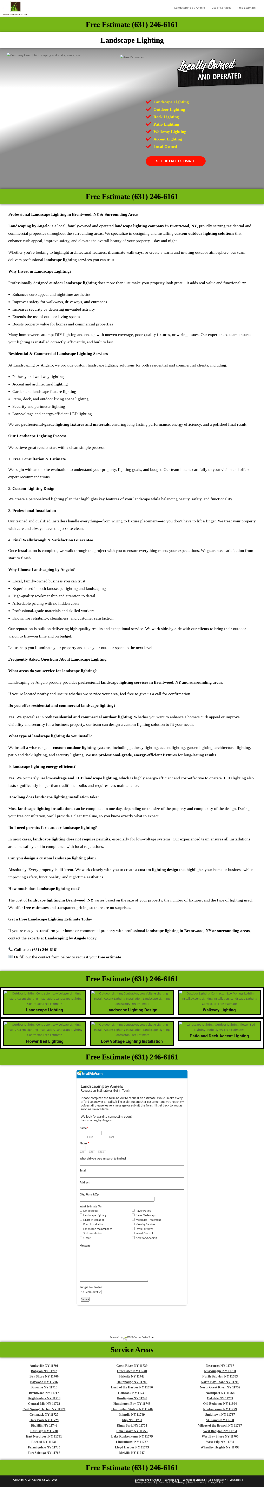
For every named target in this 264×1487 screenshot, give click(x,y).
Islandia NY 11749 (132, 1414)
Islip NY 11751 (132, 1420)
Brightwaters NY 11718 (44, 1398)
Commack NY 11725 (43, 1414)
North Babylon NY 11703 (220, 1376)
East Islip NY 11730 (44, 1431)
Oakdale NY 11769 (220, 1398)
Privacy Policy (215, 1482)
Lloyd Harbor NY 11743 (132, 1447)
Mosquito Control (145, 1482)
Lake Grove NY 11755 (131, 1431)
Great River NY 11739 (131, 1365)
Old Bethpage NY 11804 (220, 1403)
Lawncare (235, 1479)
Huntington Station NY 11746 (132, 1409)
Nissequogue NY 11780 (220, 1371)
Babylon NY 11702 (44, 1371)
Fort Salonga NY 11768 (44, 1452)
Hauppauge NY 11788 (132, 1382)
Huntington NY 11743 (132, 1398)
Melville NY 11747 (132, 1452)
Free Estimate (196, 1482)
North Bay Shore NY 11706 (220, 1382)
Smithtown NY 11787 (220, 1414)
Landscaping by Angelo (148, 1479)
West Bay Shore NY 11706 (220, 1436)
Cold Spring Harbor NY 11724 (43, 1409)
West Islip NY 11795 (220, 1441)
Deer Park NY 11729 (44, 1420)
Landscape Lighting (194, 1479)
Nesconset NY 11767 (220, 1365)
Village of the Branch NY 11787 (220, 1425)
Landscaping (172, 1479)
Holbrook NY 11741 (132, 1393)
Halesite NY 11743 (132, 1376)
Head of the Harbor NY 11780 (132, 1387)
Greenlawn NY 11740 (132, 1371)
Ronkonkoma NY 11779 (220, 1409)
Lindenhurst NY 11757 (132, 1441)
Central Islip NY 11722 (44, 1403)
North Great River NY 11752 (220, 1387)
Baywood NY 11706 (44, 1382)
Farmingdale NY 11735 (44, 1447)
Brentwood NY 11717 (44, 1393)
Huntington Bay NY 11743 (131, 1403)
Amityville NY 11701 (44, 1365)
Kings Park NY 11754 (132, 1425)
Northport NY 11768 (220, 1393)
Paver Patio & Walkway (171, 1482)
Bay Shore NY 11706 (44, 1376)
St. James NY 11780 (220, 1420)
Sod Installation (217, 1479)
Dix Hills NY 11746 (44, 1425)
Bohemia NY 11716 (44, 1387)
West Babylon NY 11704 (220, 1431)
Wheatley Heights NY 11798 (219, 1447)
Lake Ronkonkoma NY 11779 (132, 1436)
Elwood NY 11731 (44, 1441)
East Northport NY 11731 (44, 1436)
